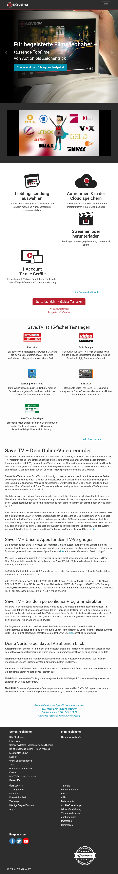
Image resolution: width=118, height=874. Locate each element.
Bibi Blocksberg (17, 737)
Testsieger (14, 801)
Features (13, 793)
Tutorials (65, 785)
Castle (12, 772)
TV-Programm (16, 789)
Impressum (67, 821)
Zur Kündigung (68, 817)
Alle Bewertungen (92, 439)
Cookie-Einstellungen (71, 805)
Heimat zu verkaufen (71, 737)
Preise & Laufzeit (17, 797)
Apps (12, 809)
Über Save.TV (16, 785)
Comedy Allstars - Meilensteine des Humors (31, 745)
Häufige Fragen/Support (21, 805)
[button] (6, 52)
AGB (63, 797)
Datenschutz (67, 801)
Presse (64, 793)
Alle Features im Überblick (88, 292)
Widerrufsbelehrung (71, 809)
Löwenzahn (15, 741)
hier (94, 529)
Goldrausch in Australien (21, 768)
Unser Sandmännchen (20, 760)
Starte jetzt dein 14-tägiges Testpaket (40, 67)
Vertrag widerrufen (70, 813)
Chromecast (67, 825)
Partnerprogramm (70, 789)
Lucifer (12, 756)
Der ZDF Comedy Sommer (22, 776)
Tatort (12, 764)
